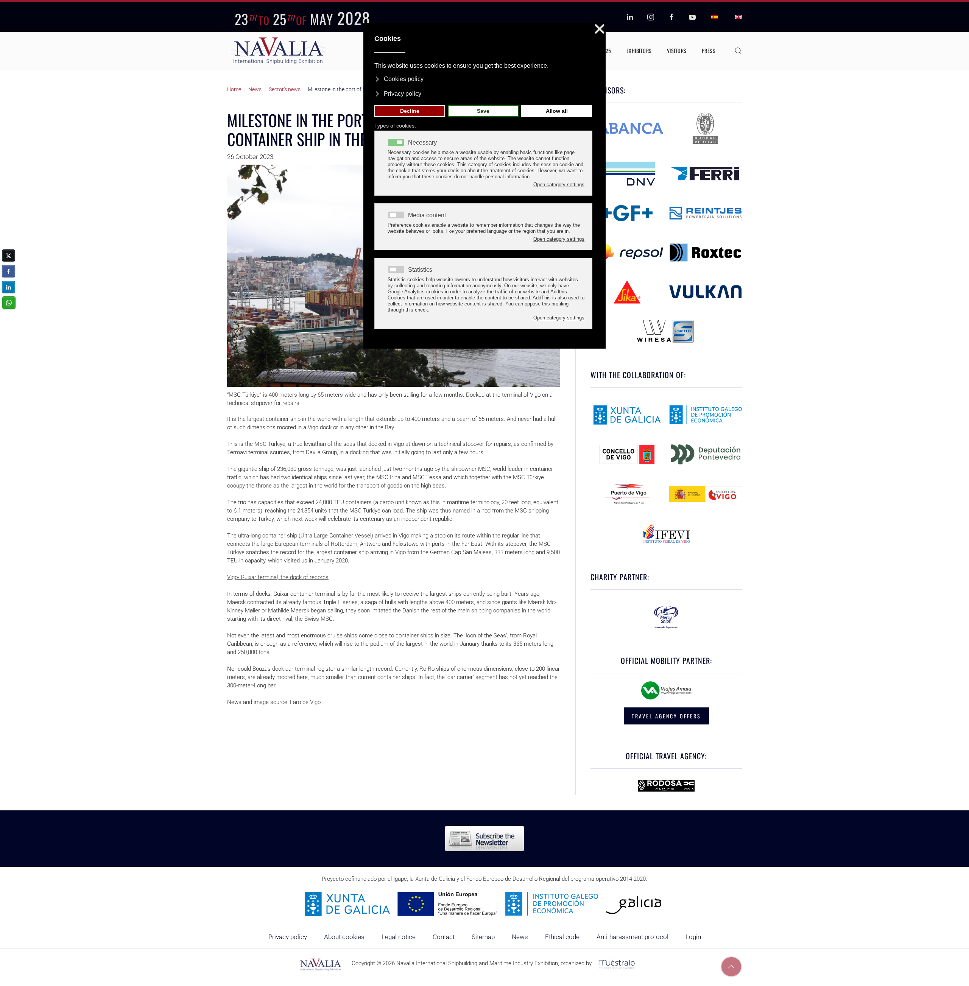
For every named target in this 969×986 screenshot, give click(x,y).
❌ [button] (599, 29)
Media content (427, 215)
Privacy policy (287, 937)
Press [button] (709, 51)
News (520, 937)
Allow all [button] (557, 111)
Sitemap (483, 937)
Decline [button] (409, 111)
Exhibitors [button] (639, 51)
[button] (738, 51)
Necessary (422, 143)
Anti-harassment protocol (632, 937)
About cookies (344, 937)
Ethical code (562, 937)
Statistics (420, 270)
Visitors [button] (677, 51)
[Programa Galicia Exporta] (484, 903)
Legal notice (399, 937)
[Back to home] (278, 51)
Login (693, 937)
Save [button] (483, 111)
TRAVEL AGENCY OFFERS (666, 716)
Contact (444, 937)
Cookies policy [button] (404, 79)
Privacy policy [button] (402, 93)
